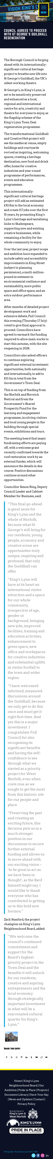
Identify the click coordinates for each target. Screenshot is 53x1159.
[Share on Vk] (36, 1057)
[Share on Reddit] (41, 1057)
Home (18, 1080)
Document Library (16, 1094)
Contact (39, 1099)
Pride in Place (27, 1090)
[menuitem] (43, 8)
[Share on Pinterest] (21, 1057)
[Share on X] (11, 1057)
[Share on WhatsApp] (16, 1057)
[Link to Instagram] (43, 1155)
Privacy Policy (26, 1103)
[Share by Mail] (46, 1057)
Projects (42, 1090)
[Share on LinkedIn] (26, 1057)
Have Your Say (39, 1094)
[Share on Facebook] (6, 1057)
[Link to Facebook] (38, 1155)
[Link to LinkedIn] (47, 1155)
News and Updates (20, 1099)
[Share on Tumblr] (31, 1057)
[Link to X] (34, 1155)
